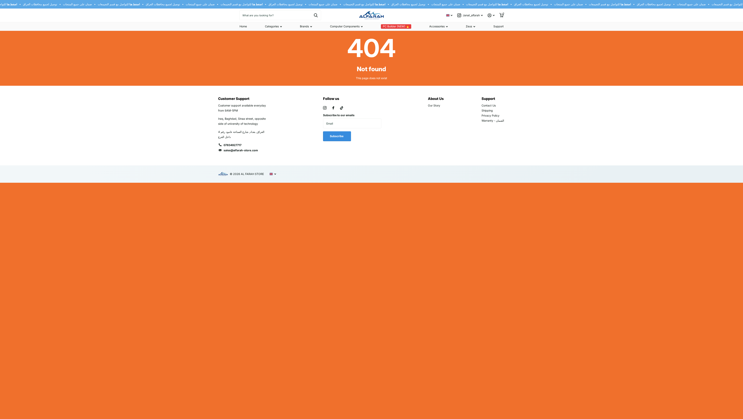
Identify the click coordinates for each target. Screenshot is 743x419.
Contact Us (489, 105)
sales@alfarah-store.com (241, 150)
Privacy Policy (490, 115)
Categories (272, 26)
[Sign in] (491, 15)
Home (243, 26)
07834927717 (232, 145)
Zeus (469, 26)
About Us (436, 99)
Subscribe (337, 136)
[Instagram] (325, 108)
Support (498, 26)
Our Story (434, 105)
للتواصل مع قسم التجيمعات (115, 4)
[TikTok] (341, 108)
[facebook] (333, 107)
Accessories (437, 26)
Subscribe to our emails (339, 115)
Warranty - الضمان (493, 120)
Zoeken (315, 15)
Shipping (487, 110)
